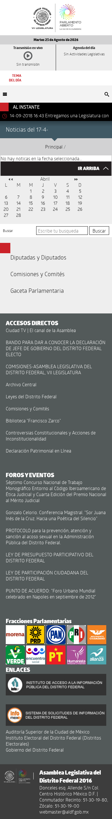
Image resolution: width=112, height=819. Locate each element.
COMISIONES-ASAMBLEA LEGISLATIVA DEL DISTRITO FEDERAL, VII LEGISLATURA (49, 369)
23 (43, 209)
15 (31, 203)
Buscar (8, 230)
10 (55, 197)
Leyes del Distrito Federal (31, 396)
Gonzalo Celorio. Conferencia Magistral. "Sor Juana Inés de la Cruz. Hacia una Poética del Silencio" (56, 515)
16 (43, 203)
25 (67, 209)
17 (55, 203)
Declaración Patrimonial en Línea (38, 451)
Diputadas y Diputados (38, 257)
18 (67, 203)
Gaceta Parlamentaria (37, 290)
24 (55, 209)
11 (67, 197)
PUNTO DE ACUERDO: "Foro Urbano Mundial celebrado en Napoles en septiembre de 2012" (51, 594)
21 (18, 209)
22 (30, 209)
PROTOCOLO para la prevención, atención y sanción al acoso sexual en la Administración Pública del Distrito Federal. (50, 536)
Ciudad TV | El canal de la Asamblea (41, 330)
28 (18, 215)
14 (18, 203)
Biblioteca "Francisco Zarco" (33, 421)
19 (80, 203)
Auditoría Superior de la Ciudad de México (48, 732)
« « (11, 178)
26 (80, 209)
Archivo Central (21, 384)
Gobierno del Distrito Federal (35, 750)
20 (6, 209)
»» (76, 178)
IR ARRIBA (89, 168)
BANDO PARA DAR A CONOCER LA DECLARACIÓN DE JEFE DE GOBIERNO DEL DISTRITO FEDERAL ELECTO (55, 348)
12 (80, 197)
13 (6, 203)
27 (6, 215)
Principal (54, 147)
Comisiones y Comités (37, 274)
